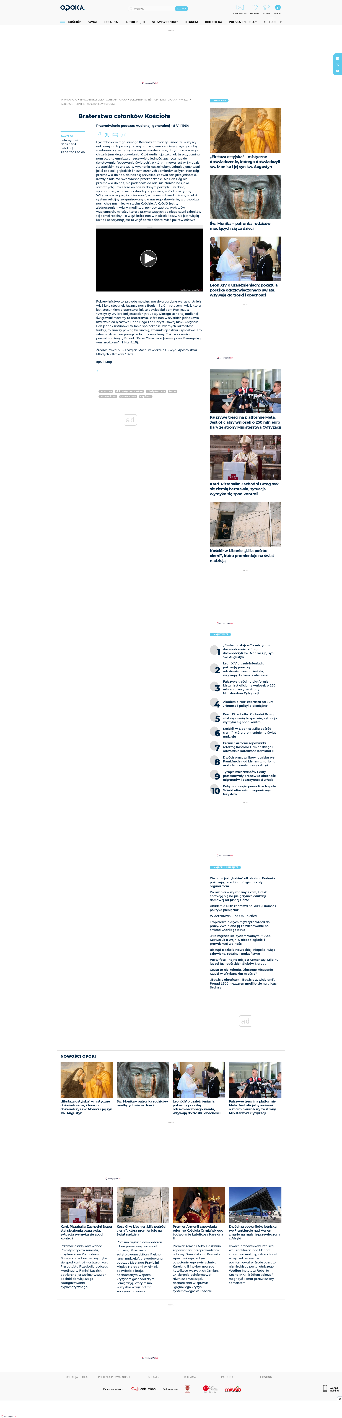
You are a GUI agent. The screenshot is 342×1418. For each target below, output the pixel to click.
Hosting (266, 1377)
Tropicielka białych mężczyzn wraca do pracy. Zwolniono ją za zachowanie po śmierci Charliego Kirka (240, 926)
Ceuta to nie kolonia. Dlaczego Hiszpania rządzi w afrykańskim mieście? (241, 972)
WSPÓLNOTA (145, 396)
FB (99, 135)
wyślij (124, 135)
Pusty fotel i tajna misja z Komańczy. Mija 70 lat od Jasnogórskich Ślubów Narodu (244, 962)
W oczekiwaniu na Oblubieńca (233, 916)
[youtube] (337, 70)
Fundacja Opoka (75, 1377)
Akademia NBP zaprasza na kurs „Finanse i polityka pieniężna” (243, 908)
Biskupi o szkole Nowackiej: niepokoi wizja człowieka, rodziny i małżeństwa (243, 952)
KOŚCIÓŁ (172, 391)
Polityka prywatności (114, 1377)
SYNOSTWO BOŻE (128, 396)
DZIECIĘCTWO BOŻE (156, 391)
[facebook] (337, 58)
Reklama (190, 1377)
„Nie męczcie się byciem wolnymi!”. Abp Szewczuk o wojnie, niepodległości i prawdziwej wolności (240, 940)
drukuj (116, 135)
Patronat (228, 1377)
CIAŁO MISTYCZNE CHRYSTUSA (129, 391)
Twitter (107, 135)
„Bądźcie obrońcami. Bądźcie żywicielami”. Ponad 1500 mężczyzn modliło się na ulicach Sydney (244, 983)
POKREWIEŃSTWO (108, 396)
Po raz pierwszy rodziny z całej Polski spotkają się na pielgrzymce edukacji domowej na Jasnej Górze (239, 896)
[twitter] (337, 64)
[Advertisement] (171, 56)
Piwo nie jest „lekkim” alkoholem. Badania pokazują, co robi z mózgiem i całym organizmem (242, 882)
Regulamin (152, 1377)
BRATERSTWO (106, 391)
